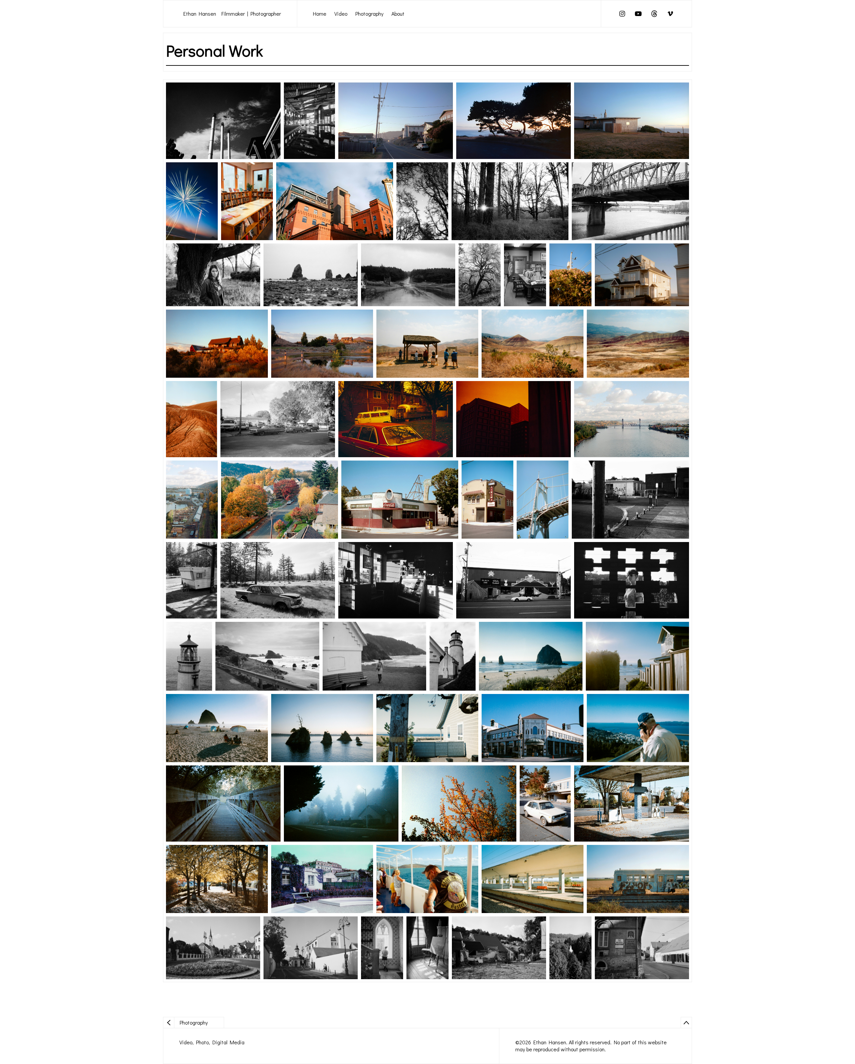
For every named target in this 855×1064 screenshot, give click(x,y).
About (397, 13)
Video (340, 13)
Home (319, 13)
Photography (369, 13)
